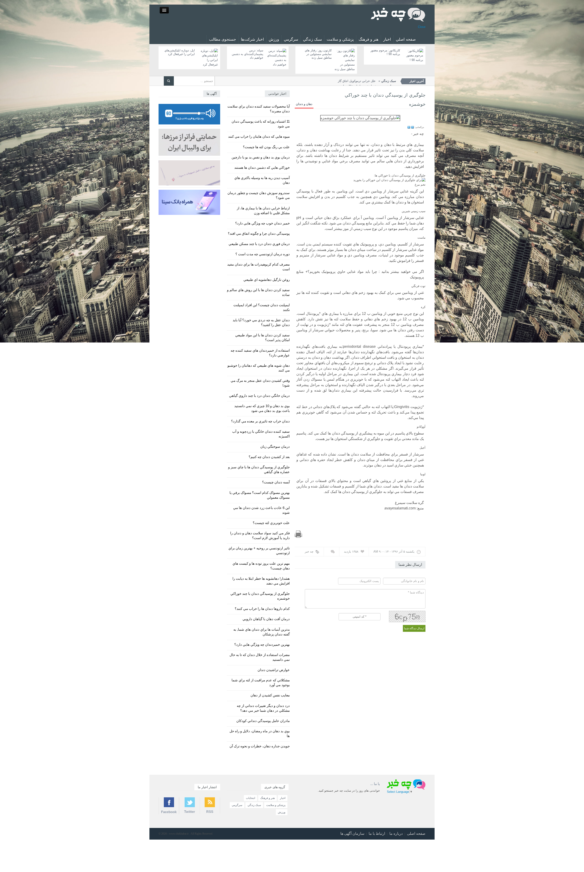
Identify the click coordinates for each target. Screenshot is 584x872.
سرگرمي (291, 39)
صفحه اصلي (406, 39)
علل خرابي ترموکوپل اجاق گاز (367, 81)
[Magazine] (398, 14)
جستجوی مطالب (222, 39)
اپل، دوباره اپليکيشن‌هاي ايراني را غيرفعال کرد (179, 52)
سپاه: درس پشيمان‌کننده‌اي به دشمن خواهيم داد (247, 54)
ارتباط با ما (377, 833)
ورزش (274, 39)
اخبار (387, 39)
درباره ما (396, 833)
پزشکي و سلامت (340, 39)
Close (421, 27)
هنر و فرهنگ (368, 39)
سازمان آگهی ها (352, 833)
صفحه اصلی (416, 833)
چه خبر (309, 551)
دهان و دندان (304, 104)
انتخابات (250, 798)
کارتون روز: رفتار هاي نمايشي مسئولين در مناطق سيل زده (318, 54)
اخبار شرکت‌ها (252, 39)
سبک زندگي (312, 39)
